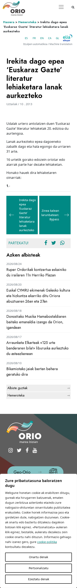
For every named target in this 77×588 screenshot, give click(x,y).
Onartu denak (38, 557)
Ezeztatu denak (38, 579)
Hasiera (8, 22)
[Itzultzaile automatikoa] (67, 38)
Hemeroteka (27, 22)
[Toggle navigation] (61, 7)
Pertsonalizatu (38, 568)
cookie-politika (47, 542)
